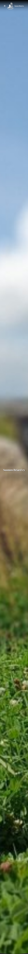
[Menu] (4, 6)
